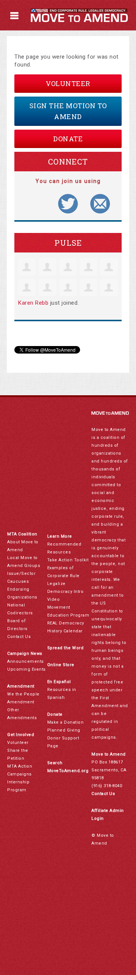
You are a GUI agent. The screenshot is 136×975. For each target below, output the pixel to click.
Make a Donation (65, 722)
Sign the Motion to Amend (68, 111)
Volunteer (68, 83)
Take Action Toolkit (68, 560)
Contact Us (19, 636)
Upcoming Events (26, 669)
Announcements (25, 661)
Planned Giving (63, 730)
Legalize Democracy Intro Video (65, 591)
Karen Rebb (33, 302)
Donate (68, 138)
